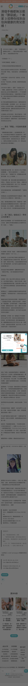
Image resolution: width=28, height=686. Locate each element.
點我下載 (7, 350)
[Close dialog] (26, 334)
